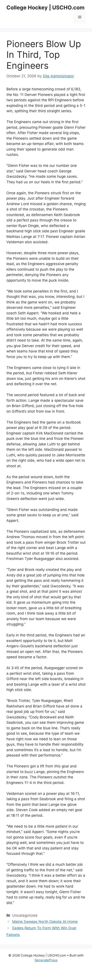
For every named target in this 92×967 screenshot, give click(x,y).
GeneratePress (46, 960)
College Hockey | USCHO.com (45, 7)
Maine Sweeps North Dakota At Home (45, 921)
